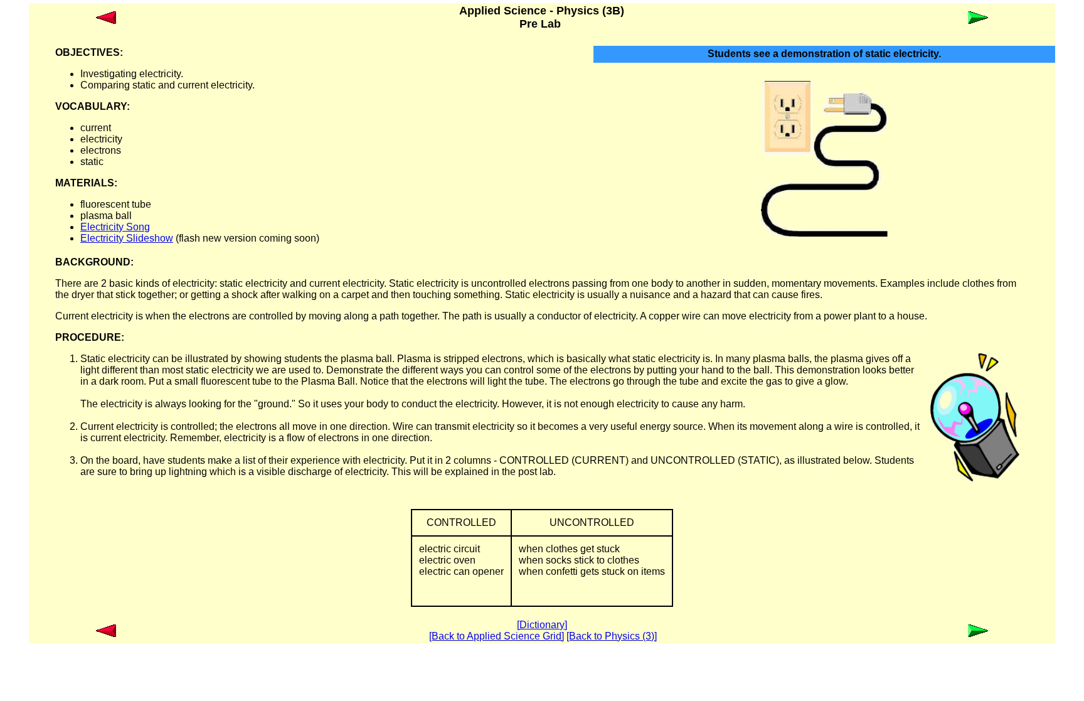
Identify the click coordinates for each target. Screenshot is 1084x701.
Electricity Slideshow (126, 238)
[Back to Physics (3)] (611, 636)
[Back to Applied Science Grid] (496, 636)
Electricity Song (115, 227)
